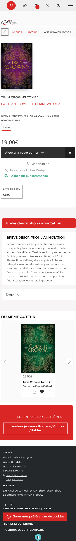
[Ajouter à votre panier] (34, 392)
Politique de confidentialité (24, 529)
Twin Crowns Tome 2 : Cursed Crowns (48, 382)
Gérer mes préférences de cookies (38, 516)
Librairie (32, 32)
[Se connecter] (47, 5)
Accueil (17, 32)
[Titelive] (38, 536)
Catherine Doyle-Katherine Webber (30, 104)
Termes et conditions (18, 523)
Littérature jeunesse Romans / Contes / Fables (35, 428)
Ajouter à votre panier (21, 152)
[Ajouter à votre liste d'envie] (70, 152)
